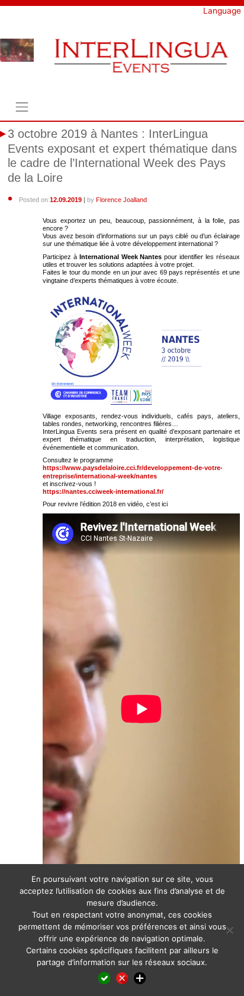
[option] (17, 50)
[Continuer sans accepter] (122, 978)
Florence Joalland (121, 199)
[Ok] (104, 978)
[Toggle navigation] (22, 107)
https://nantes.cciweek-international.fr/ (103, 491)
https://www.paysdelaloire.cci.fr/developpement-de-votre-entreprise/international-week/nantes (133, 471)
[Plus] (140, 978)
